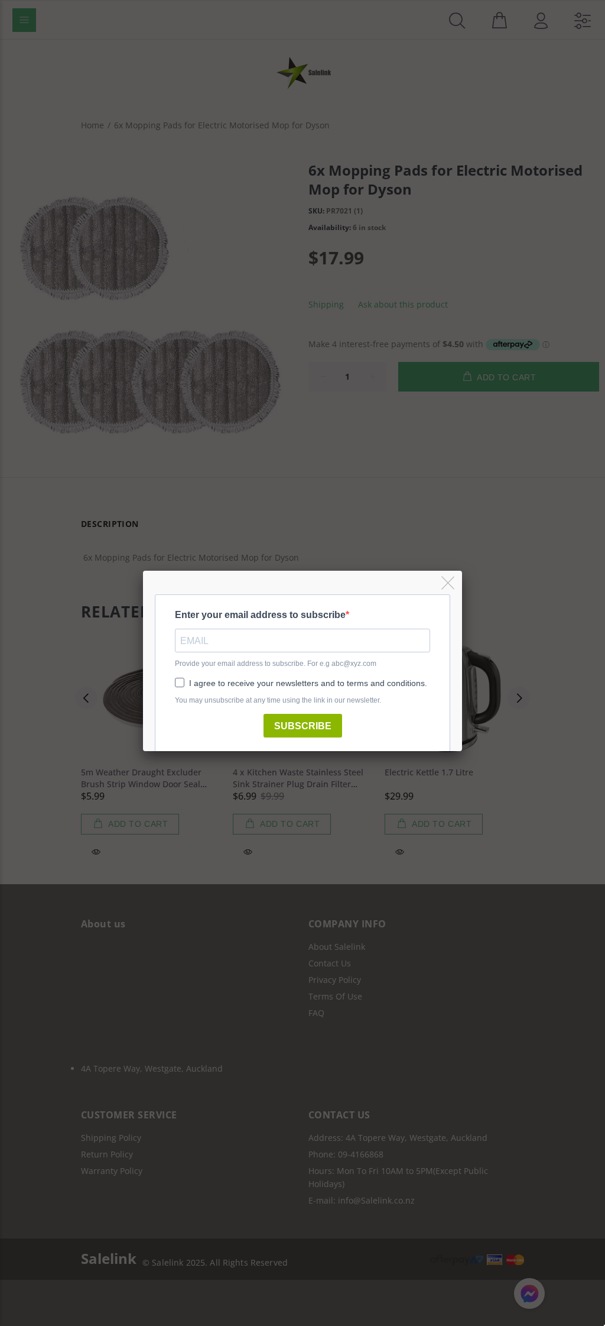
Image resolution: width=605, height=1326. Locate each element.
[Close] (449, 583)
